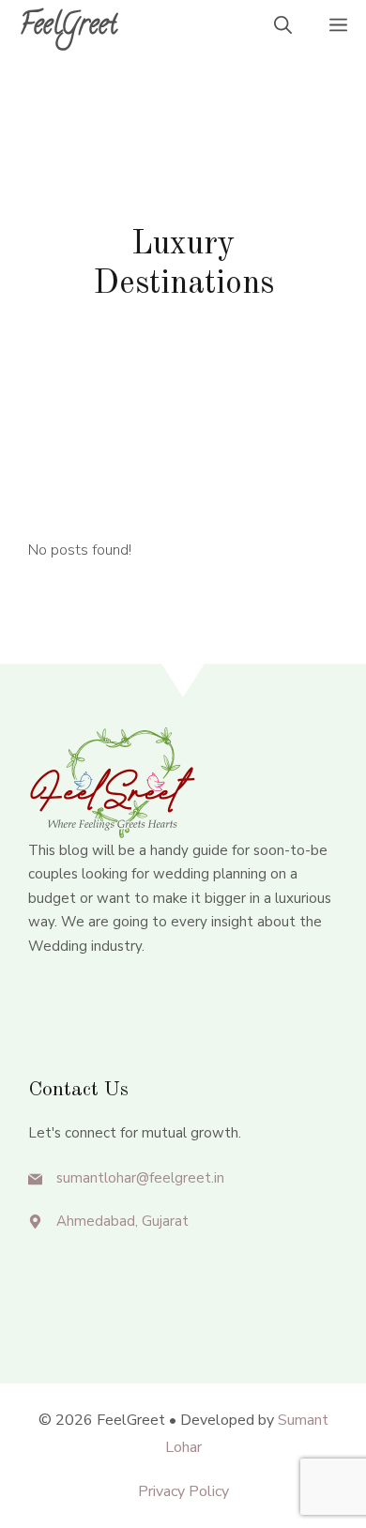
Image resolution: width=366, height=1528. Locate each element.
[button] (283, 28)
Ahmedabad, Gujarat (122, 1221)
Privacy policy (183, 1491)
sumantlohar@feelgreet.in (140, 1178)
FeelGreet (68, 28)
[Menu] (338, 28)
